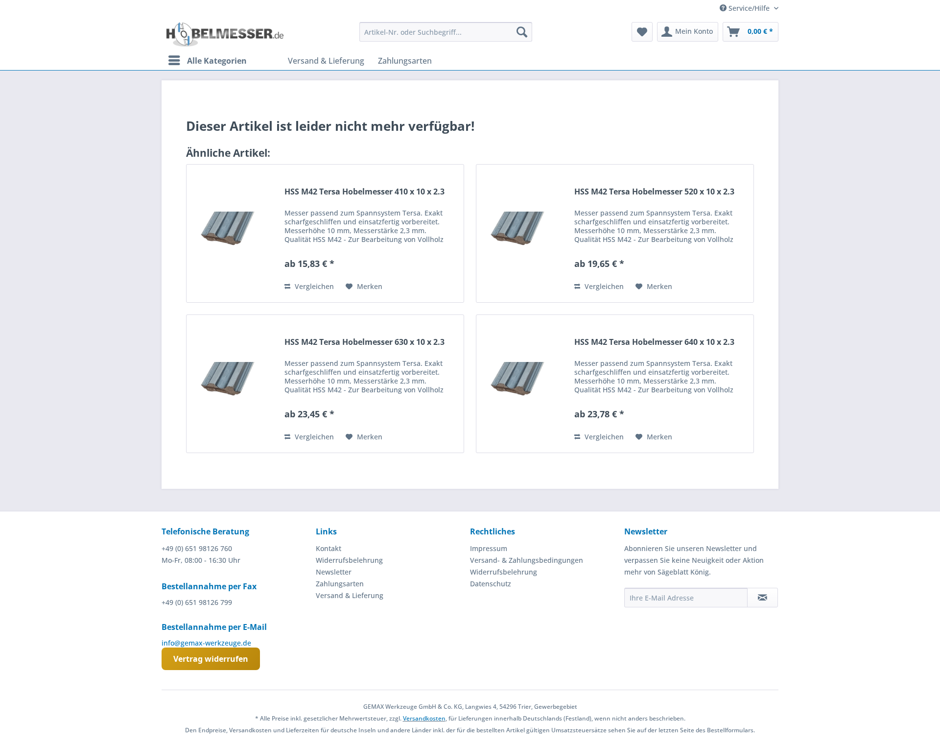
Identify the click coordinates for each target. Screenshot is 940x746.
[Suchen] (522, 32)
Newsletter (334, 572)
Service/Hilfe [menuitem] (749, 8)
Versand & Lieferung (349, 595)
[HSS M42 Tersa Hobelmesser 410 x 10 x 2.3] (233, 233)
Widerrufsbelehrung (349, 560)
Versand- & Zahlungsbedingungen (526, 560)
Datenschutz (490, 583)
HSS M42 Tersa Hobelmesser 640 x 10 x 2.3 (654, 342)
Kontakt (328, 548)
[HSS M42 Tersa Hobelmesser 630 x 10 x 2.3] (233, 384)
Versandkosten (424, 718)
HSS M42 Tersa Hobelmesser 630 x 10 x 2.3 (364, 342)
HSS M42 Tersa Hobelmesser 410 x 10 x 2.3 (364, 192)
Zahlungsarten (340, 583)
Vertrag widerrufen (210, 658)
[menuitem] (445, 32)
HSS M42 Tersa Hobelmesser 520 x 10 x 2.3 (654, 192)
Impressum (488, 548)
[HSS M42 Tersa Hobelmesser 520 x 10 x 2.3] (522, 233)
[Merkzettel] (642, 32)
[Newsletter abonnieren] (762, 597)
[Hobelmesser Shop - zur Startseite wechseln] (224, 34)
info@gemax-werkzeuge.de (206, 643)
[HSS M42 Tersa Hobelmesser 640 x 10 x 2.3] (522, 384)
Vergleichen (313, 286)
